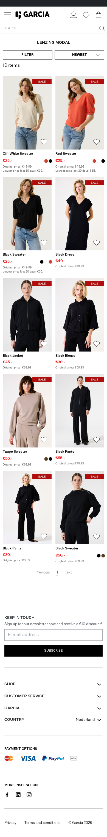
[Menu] (7, 14)
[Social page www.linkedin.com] (18, 794)
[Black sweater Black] (50, 161)
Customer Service (24, 696)
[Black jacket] (27, 315)
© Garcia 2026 (80, 823)
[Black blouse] (79, 315)
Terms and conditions (42, 823)
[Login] (73, 15)
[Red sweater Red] (46, 161)
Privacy (10, 823)
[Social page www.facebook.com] (7, 794)
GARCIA (11, 708)
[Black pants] (79, 410)
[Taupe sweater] (27, 410)
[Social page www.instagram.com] (29, 794)
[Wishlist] (86, 15)
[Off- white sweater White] (42, 161)
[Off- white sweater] (27, 113)
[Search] (101, 28)
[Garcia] (32, 15)
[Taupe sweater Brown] (46, 459)
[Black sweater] (27, 214)
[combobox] (79, 55)
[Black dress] (79, 214)
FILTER (27, 55)
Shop (9, 684)
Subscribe (53, 650)
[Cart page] (98, 15)
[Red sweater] (79, 113)
